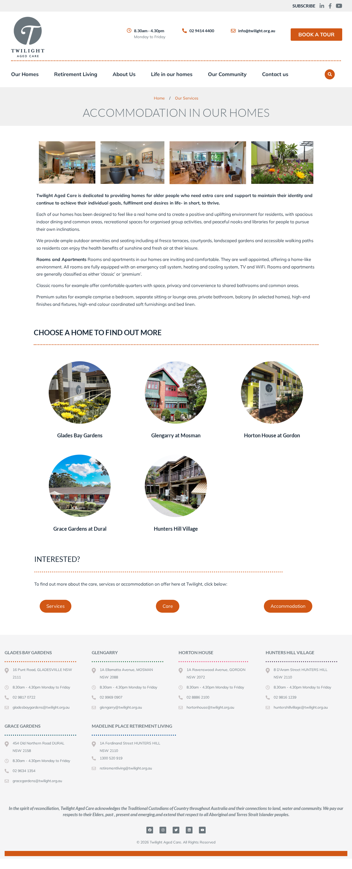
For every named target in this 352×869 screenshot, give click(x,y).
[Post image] (79, 392)
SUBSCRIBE (303, 6)
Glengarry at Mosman (175, 435)
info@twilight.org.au (256, 30)
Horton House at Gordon (272, 435)
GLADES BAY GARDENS (28, 652)
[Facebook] (149, 830)
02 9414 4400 (201, 30)
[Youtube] (202, 830)
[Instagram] (163, 830)
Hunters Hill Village (176, 529)
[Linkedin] (189, 830)
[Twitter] (176, 830)
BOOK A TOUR (316, 34)
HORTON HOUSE (196, 652)
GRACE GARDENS (22, 726)
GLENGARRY (105, 652)
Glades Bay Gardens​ (80, 435)
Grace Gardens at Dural (79, 529)
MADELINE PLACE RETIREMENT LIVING (132, 726)
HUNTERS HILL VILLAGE (290, 652)
